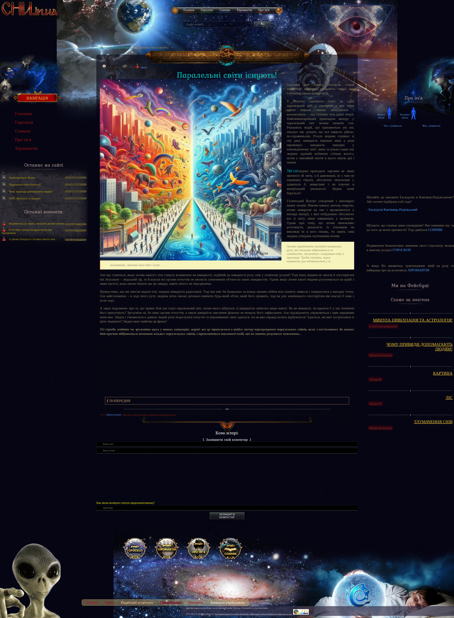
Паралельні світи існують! (25, 184)
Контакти (196, 602)
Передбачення (170, 602)
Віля (80, 225)
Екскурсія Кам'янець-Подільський (393, 209)
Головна (101, 47)
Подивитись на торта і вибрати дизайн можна (36, 223)
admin (79, 241)
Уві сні (292, 171)
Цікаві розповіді (120, 47)
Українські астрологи (137, 602)
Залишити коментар (227, 516)
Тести (109, 602)
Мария (80, 231)
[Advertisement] (43, 281)
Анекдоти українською (227, 602)
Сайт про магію (192, 608)
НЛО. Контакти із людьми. (25, 198)
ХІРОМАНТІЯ (418, 270)
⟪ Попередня (118, 401)
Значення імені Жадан (22, 177)
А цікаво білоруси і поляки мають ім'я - (32, 239)
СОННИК (435, 230)
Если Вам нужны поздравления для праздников (27, 231)
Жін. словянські (431, 125)
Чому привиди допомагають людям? (31, 191)
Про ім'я (263, 10)
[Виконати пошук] (262, 24)
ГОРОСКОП (401, 250)
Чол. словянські (393, 125)
